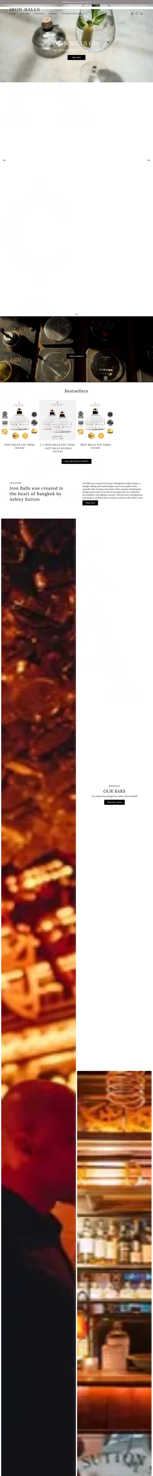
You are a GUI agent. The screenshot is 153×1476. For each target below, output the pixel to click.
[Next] (148, 160)
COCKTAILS (39, 13)
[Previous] (4, 160)
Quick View (19, 420)
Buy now (76, 57)
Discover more (114, 802)
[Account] (132, 13)
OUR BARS (24, 13)
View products (76, 356)
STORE (13, 13)
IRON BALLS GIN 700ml (19, 444)
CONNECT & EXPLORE (72, 13)
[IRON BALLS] (24, 9)
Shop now (90, 502)
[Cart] (141, 13)
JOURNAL (53, 13)
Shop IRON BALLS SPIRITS (76, 461)
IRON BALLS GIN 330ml (95, 444)
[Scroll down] (76, 314)
